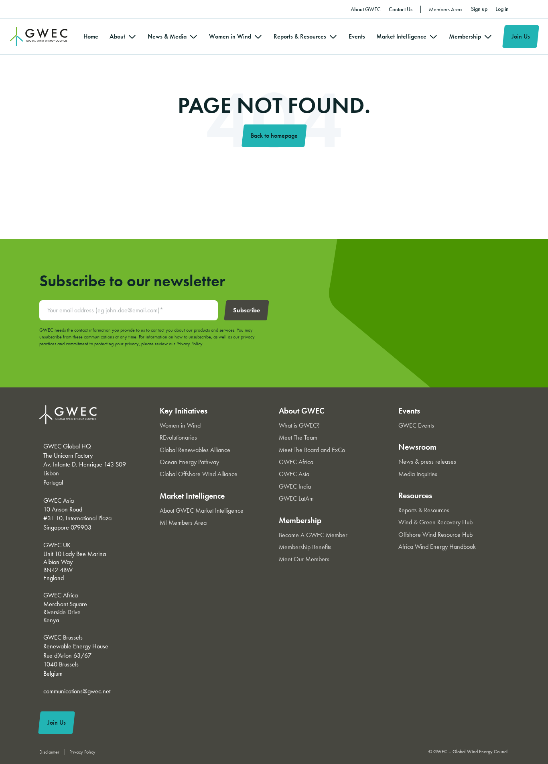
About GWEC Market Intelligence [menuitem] (202, 510)
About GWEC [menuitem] (366, 9)
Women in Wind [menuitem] (230, 36)
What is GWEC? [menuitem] (299, 425)
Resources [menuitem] (415, 495)
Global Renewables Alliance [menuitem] (195, 450)
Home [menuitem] (90, 36)
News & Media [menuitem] (167, 36)
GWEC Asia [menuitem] (294, 474)
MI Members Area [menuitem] (183, 522)
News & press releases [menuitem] (427, 461)
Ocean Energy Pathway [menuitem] (189, 462)
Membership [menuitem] (465, 36)
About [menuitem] (117, 36)
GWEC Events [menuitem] (416, 425)
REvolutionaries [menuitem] (178, 437)
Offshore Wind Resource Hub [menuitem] (435, 534)
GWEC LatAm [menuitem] (296, 498)
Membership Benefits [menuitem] (305, 547)
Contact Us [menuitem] (400, 9)
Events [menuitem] (357, 36)
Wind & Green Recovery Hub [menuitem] (435, 522)
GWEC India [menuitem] (295, 486)
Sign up (479, 8)
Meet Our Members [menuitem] (304, 559)
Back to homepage (274, 135)
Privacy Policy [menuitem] (82, 752)
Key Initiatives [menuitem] (183, 410)
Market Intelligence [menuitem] (401, 36)
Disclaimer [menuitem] (49, 752)
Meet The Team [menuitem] (298, 437)
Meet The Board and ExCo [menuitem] (312, 450)
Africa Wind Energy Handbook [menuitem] (437, 546)
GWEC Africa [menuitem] (296, 462)
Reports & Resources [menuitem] (300, 36)
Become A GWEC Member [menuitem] (313, 535)
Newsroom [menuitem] (417, 447)
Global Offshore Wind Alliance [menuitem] (198, 474)
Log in (502, 8)
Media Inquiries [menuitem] (417, 474)
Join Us (520, 36)
